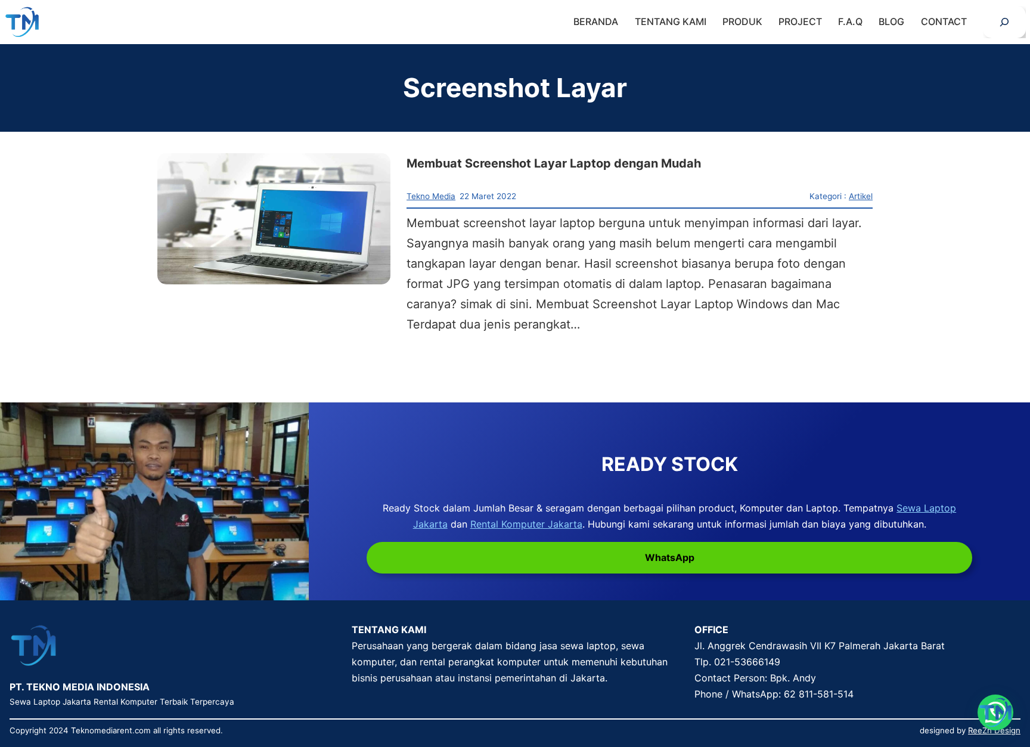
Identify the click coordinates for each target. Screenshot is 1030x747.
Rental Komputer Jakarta (526, 524)
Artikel (861, 196)
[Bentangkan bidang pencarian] (1004, 22)
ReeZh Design (994, 730)
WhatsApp (669, 557)
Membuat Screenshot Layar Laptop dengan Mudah (554, 163)
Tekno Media (431, 196)
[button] (995, 712)
